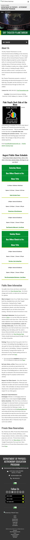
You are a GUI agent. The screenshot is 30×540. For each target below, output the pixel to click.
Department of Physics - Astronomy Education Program (14, 8)
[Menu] (28, 1)
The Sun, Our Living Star (15, 261)
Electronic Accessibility (15, 534)
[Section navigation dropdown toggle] (26, 42)
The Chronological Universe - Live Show (15, 277)
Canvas (15, 517)
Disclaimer (15, 530)
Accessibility (15, 525)
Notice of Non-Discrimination (15, 531)
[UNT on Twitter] (10, 492)
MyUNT (15, 516)
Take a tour (9, 499)
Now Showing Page (16, 291)
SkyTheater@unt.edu (22, 90)
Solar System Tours (15, 195)
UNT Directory (15, 520)
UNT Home (15, 537)
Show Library (17, 440)
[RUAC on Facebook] (18, 492)
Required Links (15, 535)
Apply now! (9, 496)
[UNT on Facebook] (7, 492)
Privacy (15, 533)
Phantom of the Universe (15, 211)
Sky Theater (6, 42)
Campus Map (15, 522)
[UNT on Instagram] (15, 492)
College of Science (5, 5)
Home (2, 12)
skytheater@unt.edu (21, 409)
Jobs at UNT (15, 523)
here (16, 354)
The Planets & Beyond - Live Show (15, 227)
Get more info (10, 501)
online (7, 317)
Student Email (15, 519)
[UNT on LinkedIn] (20, 492)
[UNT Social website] (23, 492)
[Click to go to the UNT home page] (7, 1)
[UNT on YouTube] (12, 492)
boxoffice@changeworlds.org (12, 143)
